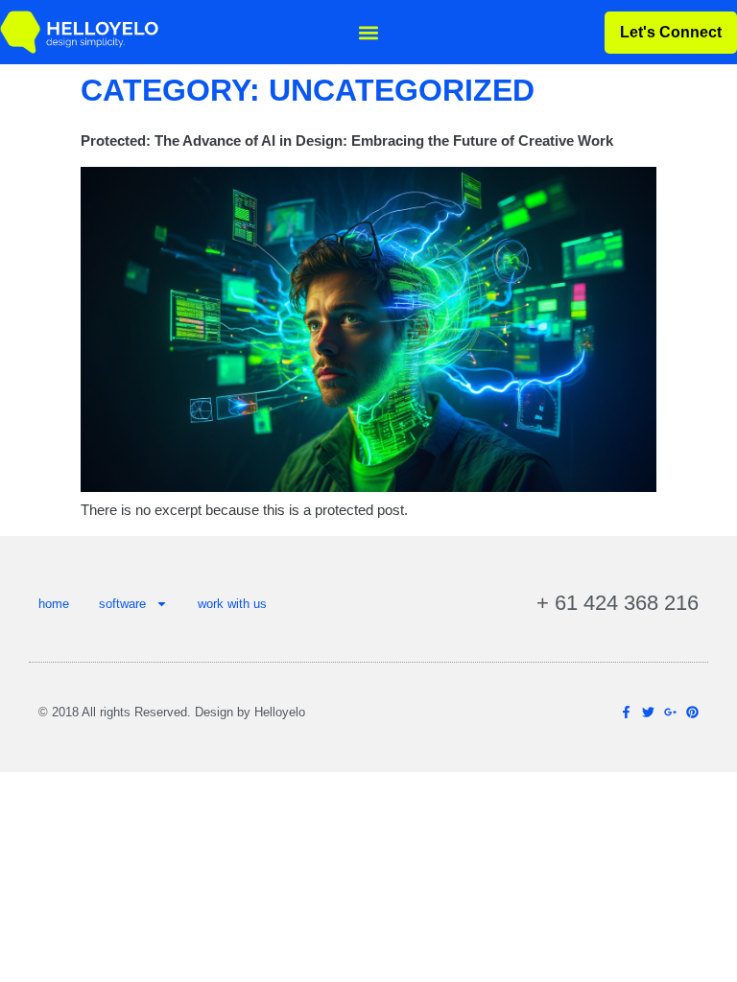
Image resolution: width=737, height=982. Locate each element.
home (53, 603)
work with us (232, 603)
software (122, 603)
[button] (369, 32)
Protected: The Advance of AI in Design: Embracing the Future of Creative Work (347, 140)
